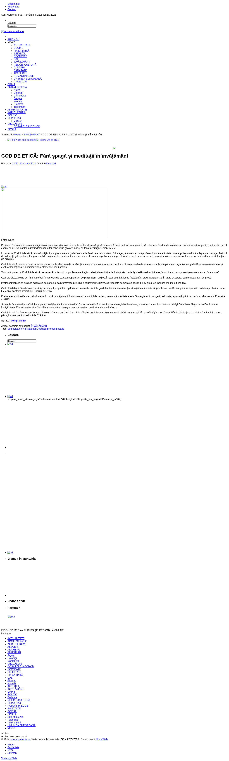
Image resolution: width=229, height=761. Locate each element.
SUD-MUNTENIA (17, 87)
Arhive (4, 736)
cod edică (13, 328)
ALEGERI (19, 67)
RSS (10, 750)
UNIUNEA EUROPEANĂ (28, 78)
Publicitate (13, 6)
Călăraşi (18, 92)
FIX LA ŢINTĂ (21, 50)
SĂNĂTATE (20, 70)
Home (17, 134)
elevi (21, 328)
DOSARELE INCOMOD (27, 126)
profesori (52, 328)
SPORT (11, 129)
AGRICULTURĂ (16, 112)
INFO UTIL (20, 53)
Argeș (17, 90)
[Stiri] (11, 616)
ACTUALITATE (22, 45)
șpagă (60, 328)
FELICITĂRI (14, 672)
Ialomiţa (18, 101)
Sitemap (12, 753)
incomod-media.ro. (20, 739)
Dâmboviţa (20, 95)
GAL (16, 59)
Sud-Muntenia (15, 717)
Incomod (51, 163)
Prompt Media (18, 320)
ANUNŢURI (20, 81)
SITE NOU (13, 39)
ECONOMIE (20, 56)
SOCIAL (18, 48)
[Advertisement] (54, 178)
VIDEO (17, 121)
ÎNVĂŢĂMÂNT (22, 62)
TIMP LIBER (21, 73)
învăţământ (31, 328)
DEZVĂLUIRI (14, 123)
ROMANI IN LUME (24, 76)
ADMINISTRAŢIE (17, 109)
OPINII (11, 84)
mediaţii (42, 328)
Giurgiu (18, 98)
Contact (11, 9)
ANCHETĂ (13, 649)
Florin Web (101, 739)
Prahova (18, 104)
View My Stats (9, 758)
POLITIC (12, 115)
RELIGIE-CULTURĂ (25, 64)
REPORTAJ (14, 118)
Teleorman (19, 107)
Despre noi (13, 3)
